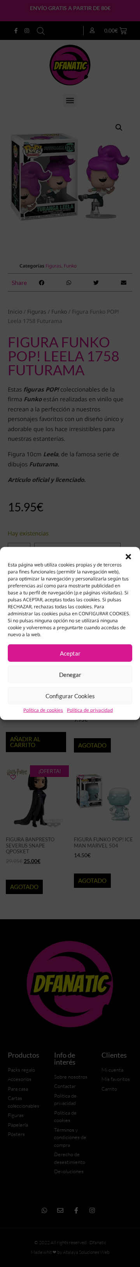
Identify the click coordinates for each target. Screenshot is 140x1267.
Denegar (70, 674)
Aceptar (70, 653)
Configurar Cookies (70, 695)
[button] (128, 557)
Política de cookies (43, 710)
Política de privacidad (90, 710)
